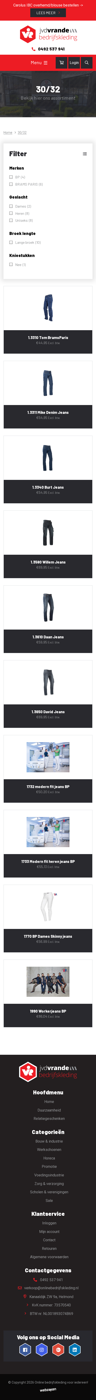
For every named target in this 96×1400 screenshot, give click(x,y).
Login (74, 62)
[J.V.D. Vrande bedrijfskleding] (48, 34)
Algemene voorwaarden (49, 1257)
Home (7, 132)
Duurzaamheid (49, 1110)
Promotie (49, 1166)
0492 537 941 (51, 1280)
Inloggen (49, 1223)
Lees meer (46, 12)
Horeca (49, 1158)
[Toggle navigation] (45, 62)
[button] (48, 153)
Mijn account (49, 1231)
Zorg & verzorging (49, 1183)
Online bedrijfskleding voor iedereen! (61, 1382)
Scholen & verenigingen (49, 1192)
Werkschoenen (49, 1149)
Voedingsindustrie (49, 1175)
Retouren (49, 1248)
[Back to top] (87, 1391)
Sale (49, 1200)
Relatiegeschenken (49, 1118)
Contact (49, 1240)
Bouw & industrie (49, 1141)
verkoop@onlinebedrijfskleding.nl (51, 1288)
